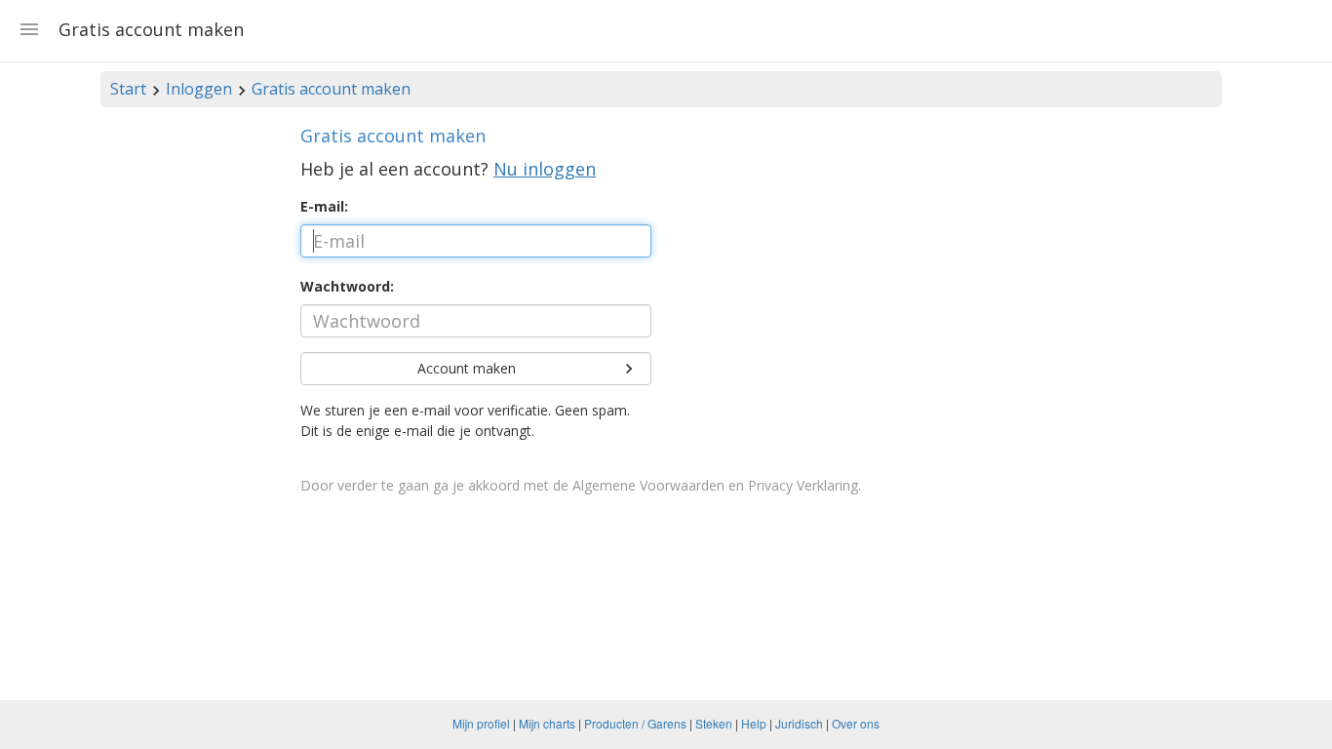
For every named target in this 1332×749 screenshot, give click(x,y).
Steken (713, 723)
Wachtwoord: (347, 286)
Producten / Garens (635, 723)
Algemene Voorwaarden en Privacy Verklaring (715, 485)
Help (753, 723)
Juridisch (799, 723)
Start (128, 88)
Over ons (856, 723)
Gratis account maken (331, 88)
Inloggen (199, 88)
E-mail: (324, 206)
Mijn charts (547, 723)
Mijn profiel (481, 723)
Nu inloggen (544, 168)
